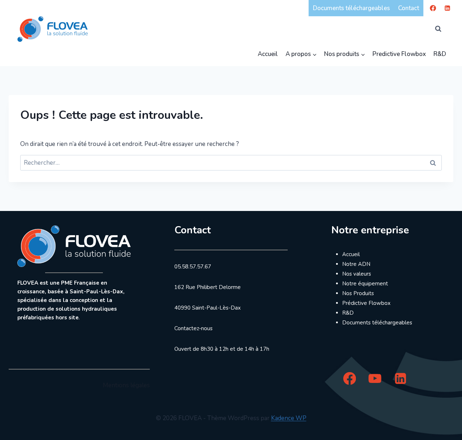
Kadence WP (288, 418)
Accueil (268, 54)
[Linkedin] (447, 8)
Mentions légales (126, 385)
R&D (439, 54)
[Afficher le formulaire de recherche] (438, 28)
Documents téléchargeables (351, 8)
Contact (408, 8)
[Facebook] (433, 8)
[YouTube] (375, 378)
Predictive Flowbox (399, 54)
